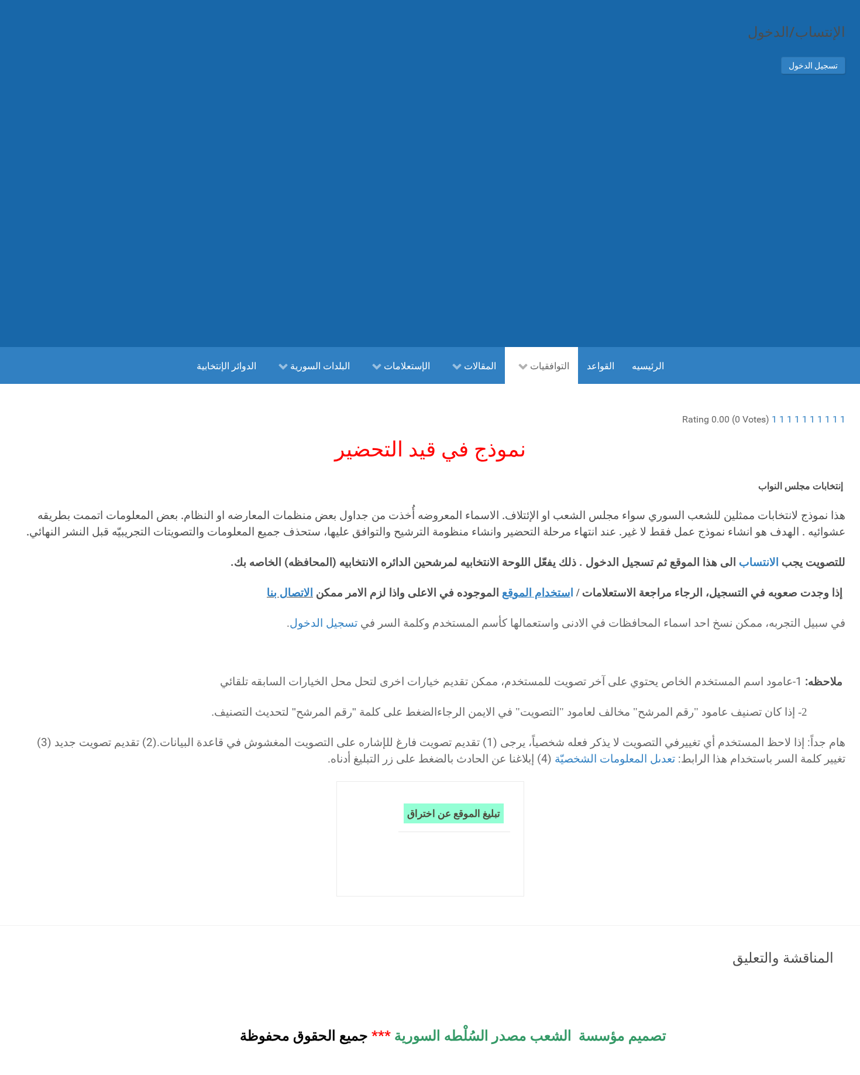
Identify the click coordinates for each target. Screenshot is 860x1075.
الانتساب (757, 562)
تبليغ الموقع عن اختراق (453, 813)
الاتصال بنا (290, 592)
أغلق (821, 315)
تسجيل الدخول (813, 65)
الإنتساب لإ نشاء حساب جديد (716, 241)
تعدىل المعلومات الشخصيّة (615, 759)
